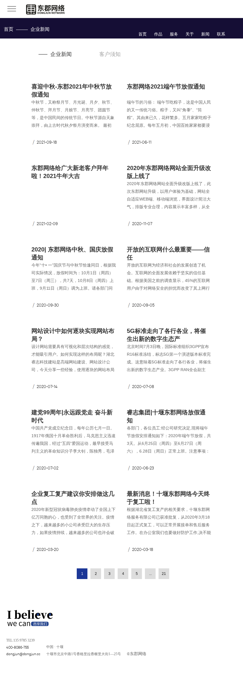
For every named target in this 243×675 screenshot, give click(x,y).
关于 (190, 34)
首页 (8, 29)
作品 (158, 34)
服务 (174, 34)
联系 (221, 34)
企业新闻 (61, 54)
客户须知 (110, 54)
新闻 (205, 34)
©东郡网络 (136, 653)
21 (164, 574)
